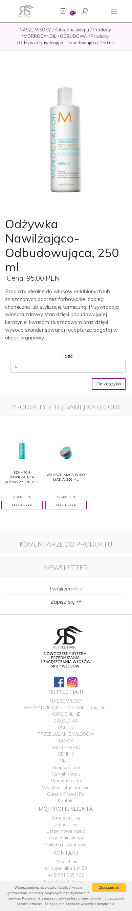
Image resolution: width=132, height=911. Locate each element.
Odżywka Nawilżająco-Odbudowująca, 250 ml (66, 42)
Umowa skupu (66, 780)
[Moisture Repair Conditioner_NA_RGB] (66, 135)
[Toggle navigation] (114, 11)
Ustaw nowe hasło (65, 831)
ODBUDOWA (73, 36)
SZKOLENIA (65, 721)
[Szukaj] (84, 11)
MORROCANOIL (40, 36)
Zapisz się (63, 601)
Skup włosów (66, 767)
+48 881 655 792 (66, 875)
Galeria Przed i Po (66, 794)
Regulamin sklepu (66, 837)
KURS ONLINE (66, 714)
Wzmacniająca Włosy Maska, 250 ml (66, 477)
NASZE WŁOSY (35, 29)
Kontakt (66, 800)
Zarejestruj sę (66, 817)
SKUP (66, 760)
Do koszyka (108, 383)
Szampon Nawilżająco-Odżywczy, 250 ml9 (22, 477)
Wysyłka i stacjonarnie (66, 787)
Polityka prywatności (65, 844)
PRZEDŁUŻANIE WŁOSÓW (66, 734)
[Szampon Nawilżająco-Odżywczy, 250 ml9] (22, 448)
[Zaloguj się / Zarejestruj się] (63, 11)
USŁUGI (66, 727)
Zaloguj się (66, 824)
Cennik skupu (66, 774)
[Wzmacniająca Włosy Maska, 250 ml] (66, 448)
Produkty (102, 29)
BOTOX (66, 740)
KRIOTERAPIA (65, 747)
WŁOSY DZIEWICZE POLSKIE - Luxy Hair (66, 707)
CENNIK (66, 754)
